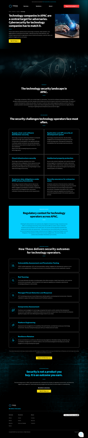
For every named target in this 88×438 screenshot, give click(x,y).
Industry (18, 11)
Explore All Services (43, 358)
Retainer (10, 425)
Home (10, 11)
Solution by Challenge (22, 423)
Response (10, 423)
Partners (19, 420)
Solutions (38, 6)
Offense (10, 417)
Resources (33, 420)
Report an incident (70, 6)
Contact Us (33, 423)
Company (33, 417)
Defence (10, 420)
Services (26, 6)
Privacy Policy (77, 431)
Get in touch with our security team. (49, 1)
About (50, 6)
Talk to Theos (14, 41)
